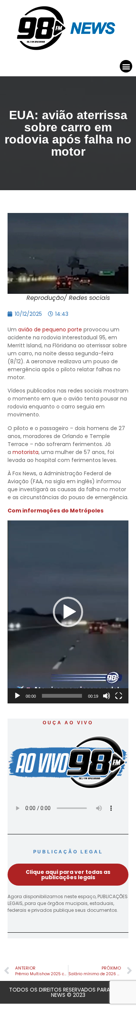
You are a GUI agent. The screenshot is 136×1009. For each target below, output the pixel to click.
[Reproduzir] (17, 696)
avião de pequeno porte (50, 329)
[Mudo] (106, 696)
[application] (68, 611)
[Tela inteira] (118, 696)
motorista (25, 452)
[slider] (62, 696)
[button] (126, 66)
